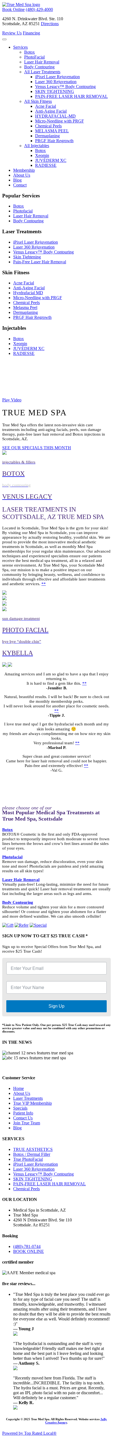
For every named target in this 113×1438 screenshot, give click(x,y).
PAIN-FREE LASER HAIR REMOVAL (71, 96)
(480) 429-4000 (39, 9)
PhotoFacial (34, 57)
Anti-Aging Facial (51, 111)
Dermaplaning (47, 135)
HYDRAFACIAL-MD (55, 116)
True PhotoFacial (28, 1159)
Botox (29, 52)
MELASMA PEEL (52, 131)
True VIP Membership (32, 1103)
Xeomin (42, 155)
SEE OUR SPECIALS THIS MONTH (36, 447)
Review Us (12, 33)
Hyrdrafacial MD (28, 292)
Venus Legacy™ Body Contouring (65, 86)
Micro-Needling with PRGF (59, 121)
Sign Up (56, 1006)
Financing (31, 33)
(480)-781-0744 (27, 1246)
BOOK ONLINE (28, 1251)
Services (20, 47)
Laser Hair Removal (41, 62)
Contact (20, 185)
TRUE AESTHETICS (33, 1149)
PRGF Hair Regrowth (54, 140)
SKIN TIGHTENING (54, 91)
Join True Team (26, 1123)
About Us (21, 175)
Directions (50, 23)
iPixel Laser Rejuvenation (57, 76)
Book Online (13, 9)
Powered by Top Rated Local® (29, 1433)
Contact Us (23, 1118)
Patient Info (23, 1113)
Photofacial (23, 211)
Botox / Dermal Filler (31, 1154)
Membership (24, 170)
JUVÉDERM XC (50, 160)
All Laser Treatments (42, 71)
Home (18, 1088)
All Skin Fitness (38, 101)
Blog (17, 180)
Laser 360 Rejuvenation (56, 81)
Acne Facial (45, 106)
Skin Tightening (27, 257)
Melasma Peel (25, 307)
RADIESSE (45, 165)
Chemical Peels (48, 126)
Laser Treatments (28, 1098)
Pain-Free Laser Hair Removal (39, 261)
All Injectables (36, 145)
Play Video (11, 400)
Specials (20, 1108)
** (43, 584)
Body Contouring (39, 67)
